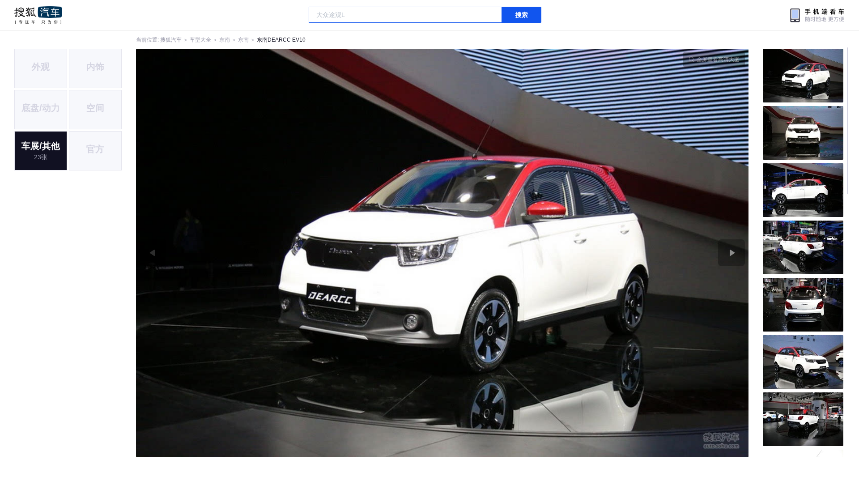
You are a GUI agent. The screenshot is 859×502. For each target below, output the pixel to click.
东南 (224, 40)
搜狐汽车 (38, 15)
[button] (289, 253)
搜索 (521, 14)
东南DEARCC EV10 (281, 40)
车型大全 (200, 40)
